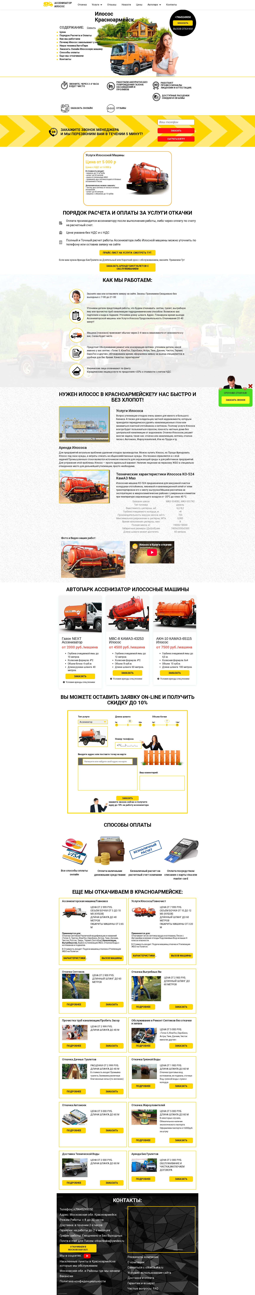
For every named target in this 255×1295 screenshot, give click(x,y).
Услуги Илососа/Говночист (148, 901)
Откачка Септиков (73, 971)
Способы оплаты (70, 52)
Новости (126, 4)
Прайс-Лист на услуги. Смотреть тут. (127, 252)
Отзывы (111, 4)
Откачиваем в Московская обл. (78, 1248)
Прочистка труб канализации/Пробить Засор (91, 1020)
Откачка (82, 4)
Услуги (95, 4)
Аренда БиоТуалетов (144, 1153)
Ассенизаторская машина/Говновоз (85, 901)
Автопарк (153, 4)
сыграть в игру (176, 139)
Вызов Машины (112, 958)
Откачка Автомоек (74, 1105)
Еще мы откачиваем (72, 55)
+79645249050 (183, 17)
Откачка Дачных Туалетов (79, 1059)
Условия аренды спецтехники (80, 682)
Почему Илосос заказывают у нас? (80, 42)
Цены (139, 4)
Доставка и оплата (141, 1278)
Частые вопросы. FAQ (143, 1288)
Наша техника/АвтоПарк (74, 45)
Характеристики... (74, 958)
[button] (62, 559)
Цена (63, 32)
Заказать (182, 23)
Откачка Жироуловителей (148, 1105)
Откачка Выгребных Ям (146, 971)
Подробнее (74, 1004)
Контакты (171, 4)
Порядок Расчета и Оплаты (76, 35)
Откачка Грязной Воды (145, 1059)
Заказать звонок (235, 400)
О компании (136, 1262)
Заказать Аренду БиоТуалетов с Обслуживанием (127, 267)
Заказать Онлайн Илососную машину (81, 49)
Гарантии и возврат (141, 1283)
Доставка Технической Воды (80, 1153)
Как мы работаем (70, 38)
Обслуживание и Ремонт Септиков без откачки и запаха (161, 1022)
